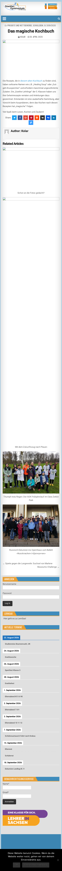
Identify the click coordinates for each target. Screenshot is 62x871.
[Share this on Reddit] (37, 117)
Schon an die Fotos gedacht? (31, 193)
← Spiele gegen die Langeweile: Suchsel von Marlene (27, 563)
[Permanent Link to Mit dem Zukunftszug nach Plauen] (31, 320)
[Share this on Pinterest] (31, 117)
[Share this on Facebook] (20, 117)
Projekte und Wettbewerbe (19, 25)
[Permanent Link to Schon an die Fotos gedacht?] (31, 168)
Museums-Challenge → (48, 567)
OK (16, 864)
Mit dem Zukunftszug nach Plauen (31, 447)
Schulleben (38, 25)
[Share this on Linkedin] (53, 117)
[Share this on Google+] (25, 117)
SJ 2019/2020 (50, 25)
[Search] (59, 19)
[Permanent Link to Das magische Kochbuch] (31, 58)
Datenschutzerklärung (35, 864)
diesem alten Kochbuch (31, 81)
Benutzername (9, 584)
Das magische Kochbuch (31, 31)
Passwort (7, 593)
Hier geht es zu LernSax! (14, 618)
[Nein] (58, 860)
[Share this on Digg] (48, 117)
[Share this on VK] (42, 117)
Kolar (22, 36)
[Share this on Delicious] (31, 122)
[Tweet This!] (14, 117)
